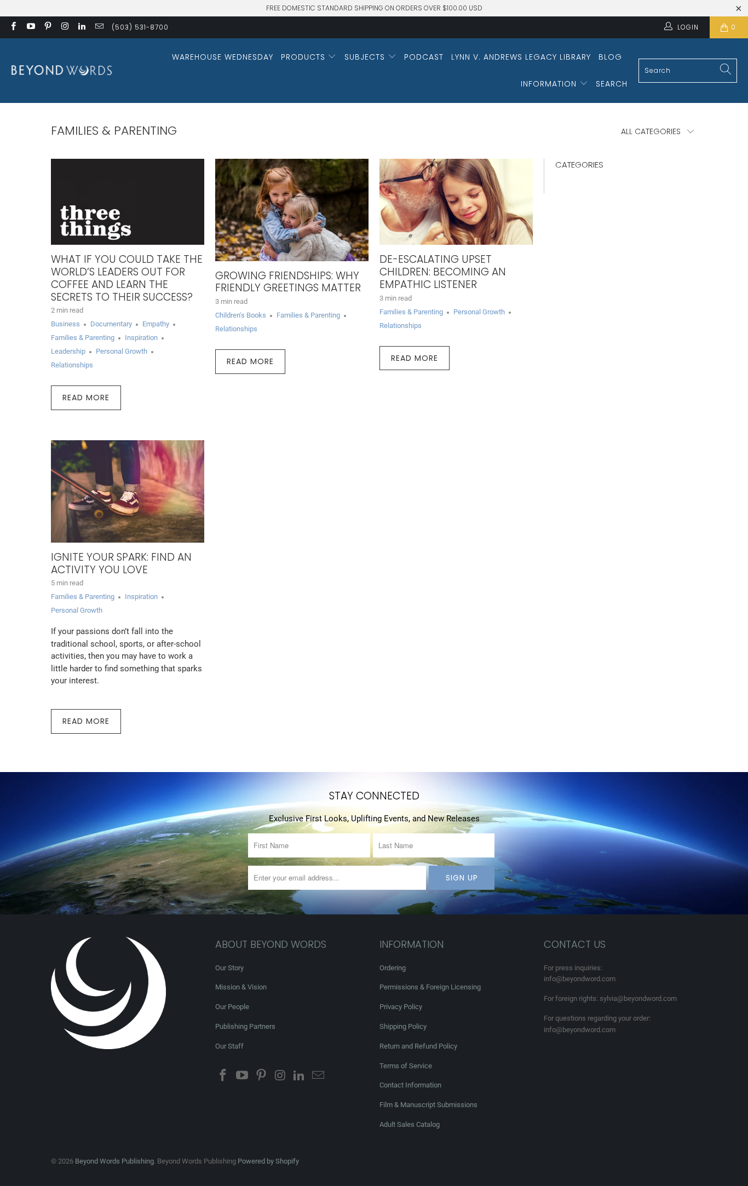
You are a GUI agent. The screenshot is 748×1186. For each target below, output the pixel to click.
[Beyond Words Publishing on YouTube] (29, 27)
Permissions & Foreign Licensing (430, 987)
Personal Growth (121, 351)
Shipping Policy (403, 1026)
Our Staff (229, 1046)
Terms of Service (405, 1066)
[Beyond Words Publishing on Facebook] (13, 27)
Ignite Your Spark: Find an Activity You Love (121, 563)
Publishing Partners (245, 1026)
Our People (232, 1007)
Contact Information (410, 1085)
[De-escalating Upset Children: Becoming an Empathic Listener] (456, 202)
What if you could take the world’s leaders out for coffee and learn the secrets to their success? (127, 278)
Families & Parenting (114, 130)
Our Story (229, 968)
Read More (86, 397)
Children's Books (240, 315)
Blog (610, 56)
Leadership (68, 351)
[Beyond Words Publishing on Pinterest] (47, 27)
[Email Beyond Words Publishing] (98, 27)
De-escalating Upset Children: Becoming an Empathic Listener (442, 272)
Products (304, 56)
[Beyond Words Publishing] (61, 70)
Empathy (155, 324)
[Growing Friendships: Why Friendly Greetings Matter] (292, 210)
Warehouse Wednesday (222, 56)
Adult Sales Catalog (409, 1124)
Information (550, 83)
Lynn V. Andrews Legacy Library (521, 56)
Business (65, 324)
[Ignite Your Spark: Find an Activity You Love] (127, 491)
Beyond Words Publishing (114, 1161)
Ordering (392, 968)
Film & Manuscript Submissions (428, 1105)
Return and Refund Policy (418, 1046)
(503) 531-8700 (140, 27)
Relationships (72, 365)
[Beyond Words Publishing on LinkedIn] (81, 27)
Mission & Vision (241, 987)
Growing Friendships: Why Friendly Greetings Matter (288, 282)
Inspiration (141, 337)
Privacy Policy (400, 1007)
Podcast (424, 56)
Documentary (111, 324)
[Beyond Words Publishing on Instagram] (64, 27)
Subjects (366, 56)
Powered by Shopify (268, 1161)
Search (612, 83)
